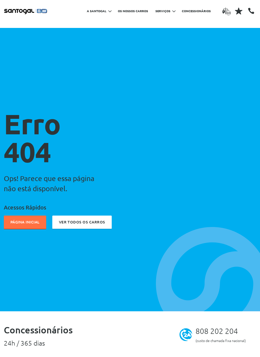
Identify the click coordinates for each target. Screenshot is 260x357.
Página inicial (25, 222)
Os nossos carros (133, 11)
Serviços (162, 11)
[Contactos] (251, 11)
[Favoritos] (239, 11)
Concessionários (196, 11)
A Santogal (96, 11)
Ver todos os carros (82, 222)
